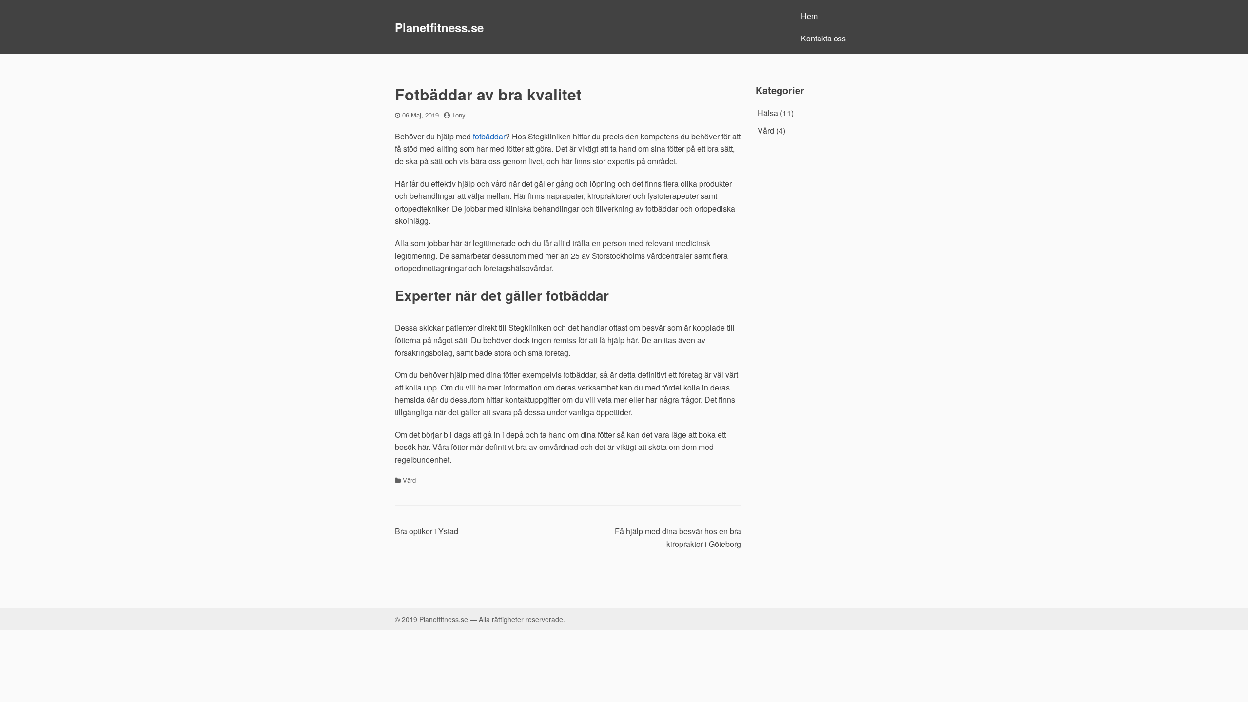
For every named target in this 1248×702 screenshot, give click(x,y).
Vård (409, 480)
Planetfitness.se (439, 27)
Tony (459, 114)
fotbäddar (489, 136)
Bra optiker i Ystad (426, 531)
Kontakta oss (823, 38)
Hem (809, 15)
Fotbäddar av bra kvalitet (488, 94)
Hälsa (768, 112)
